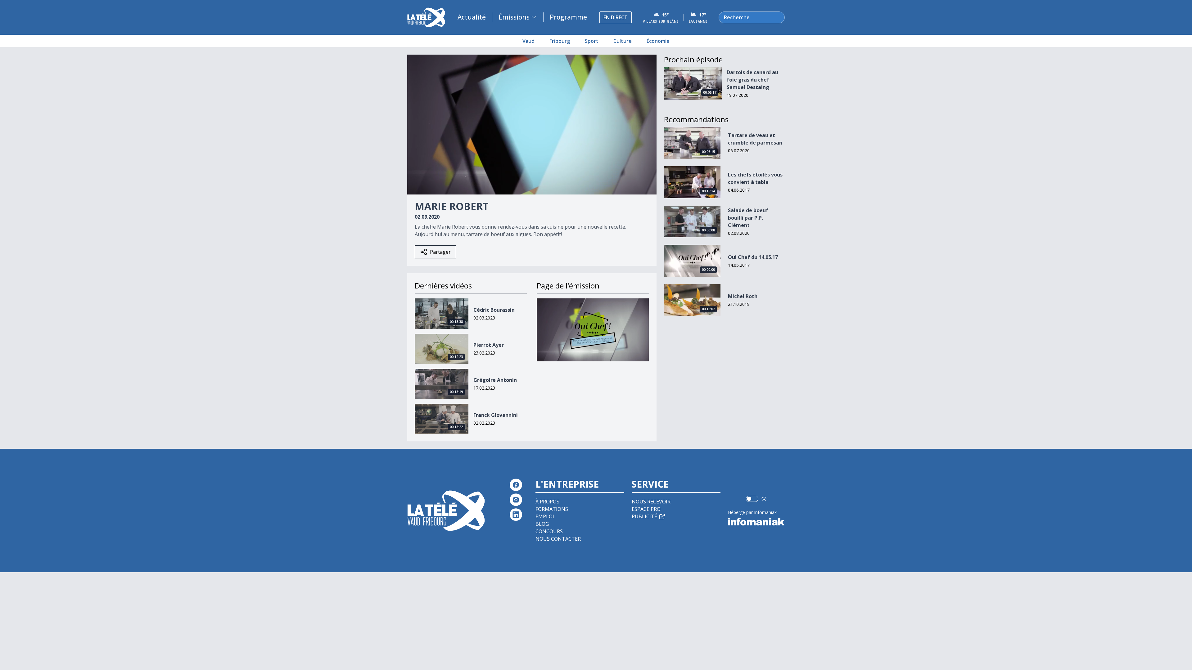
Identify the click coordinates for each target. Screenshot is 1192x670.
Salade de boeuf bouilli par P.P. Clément (748, 218)
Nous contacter (558, 538)
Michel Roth (742, 296)
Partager (440, 251)
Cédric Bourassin (494, 309)
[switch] (752, 499)
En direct (615, 17)
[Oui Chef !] (593, 329)
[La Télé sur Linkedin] (516, 514)
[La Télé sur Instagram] (516, 499)
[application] (532, 124)
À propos (547, 501)
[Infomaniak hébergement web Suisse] (756, 521)
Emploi (544, 516)
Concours (549, 531)
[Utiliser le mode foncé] (764, 499)
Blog (542, 523)
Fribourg (559, 41)
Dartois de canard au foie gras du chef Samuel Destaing (752, 80)
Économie (658, 41)
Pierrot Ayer (488, 345)
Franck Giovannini (495, 415)
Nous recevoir (651, 501)
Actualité (472, 17)
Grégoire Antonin (495, 380)
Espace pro (646, 509)
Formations (551, 509)
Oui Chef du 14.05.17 (753, 257)
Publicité (644, 516)
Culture (622, 41)
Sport (591, 41)
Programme (568, 17)
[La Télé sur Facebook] (516, 485)
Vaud (528, 41)
